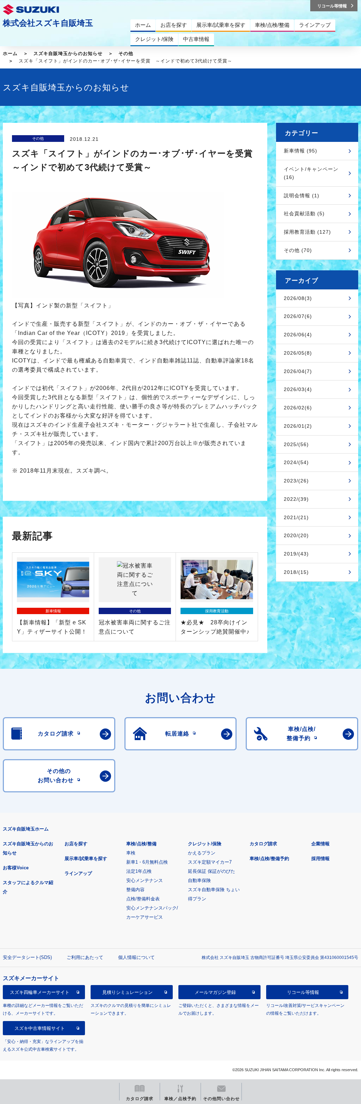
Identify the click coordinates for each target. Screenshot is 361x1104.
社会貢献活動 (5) (304, 213)
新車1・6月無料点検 (147, 862)
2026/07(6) (298, 316)
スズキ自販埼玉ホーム (26, 829)
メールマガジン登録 (215, 992)
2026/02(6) (298, 407)
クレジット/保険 (204, 843)
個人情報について (136, 957)
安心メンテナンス (144, 880)
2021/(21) (296, 517)
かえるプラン (201, 853)
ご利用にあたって (85, 957)
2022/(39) (296, 499)
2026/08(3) (298, 298)
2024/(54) (296, 462)
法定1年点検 (139, 871)
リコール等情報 (303, 992)
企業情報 (320, 843)
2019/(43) (296, 554)
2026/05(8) (298, 353)
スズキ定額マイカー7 (210, 862)
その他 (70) (298, 250)
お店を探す (76, 843)
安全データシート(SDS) (27, 957)
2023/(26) (296, 481)
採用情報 (320, 858)
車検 (130, 853)
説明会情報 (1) (301, 195)
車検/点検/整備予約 (269, 858)
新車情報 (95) (300, 151)
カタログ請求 (263, 843)
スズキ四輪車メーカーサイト (39, 992)
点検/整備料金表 (143, 898)
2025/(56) (296, 444)
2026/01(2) (298, 426)
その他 (125, 53)
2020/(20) (296, 535)
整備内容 (135, 889)
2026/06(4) (298, 334)
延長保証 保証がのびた (211, 871)
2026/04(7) (298, 371)
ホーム (10, 53)
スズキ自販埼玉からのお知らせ (68, 53)
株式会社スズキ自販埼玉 (48, 23)
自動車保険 (199, 880)
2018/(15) (296, 572)
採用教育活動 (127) (307, 232)
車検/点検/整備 (141, 843)
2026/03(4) (298, 389)
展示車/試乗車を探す (86, 858)
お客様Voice (16, 867)
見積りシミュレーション (127, 992)
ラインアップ (78, 873)
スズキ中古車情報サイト (39, 1028)
